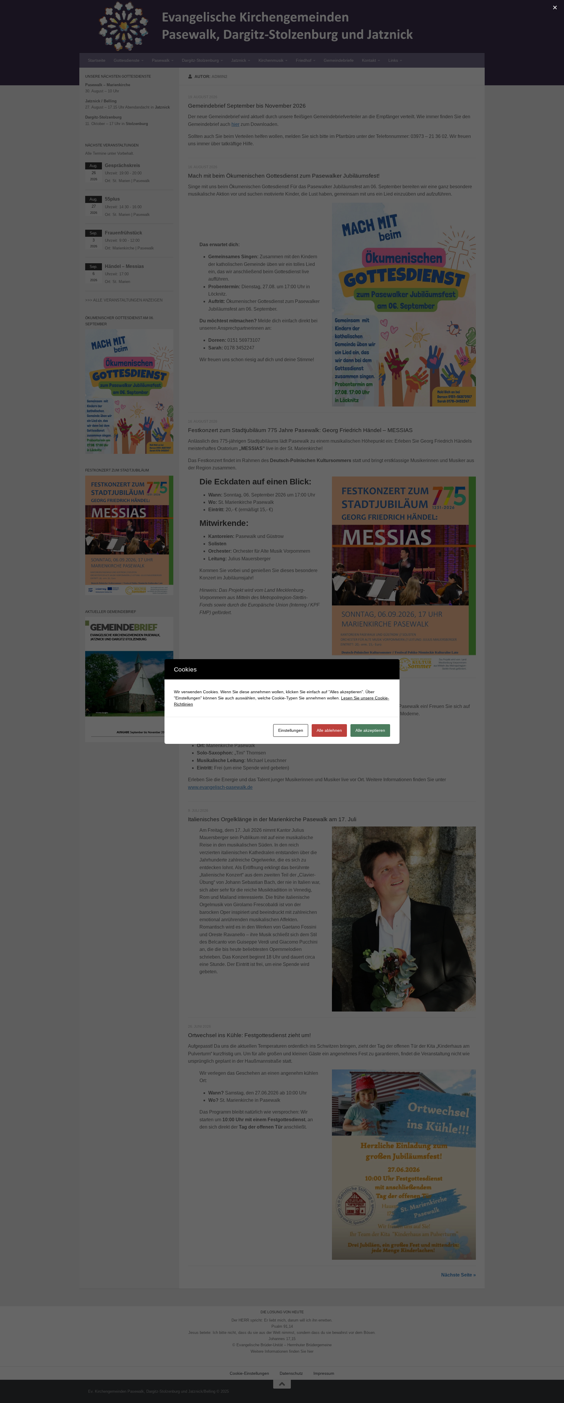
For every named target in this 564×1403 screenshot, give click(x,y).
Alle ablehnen (329, 730)
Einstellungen (290, 730)
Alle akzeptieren (370, 730)
